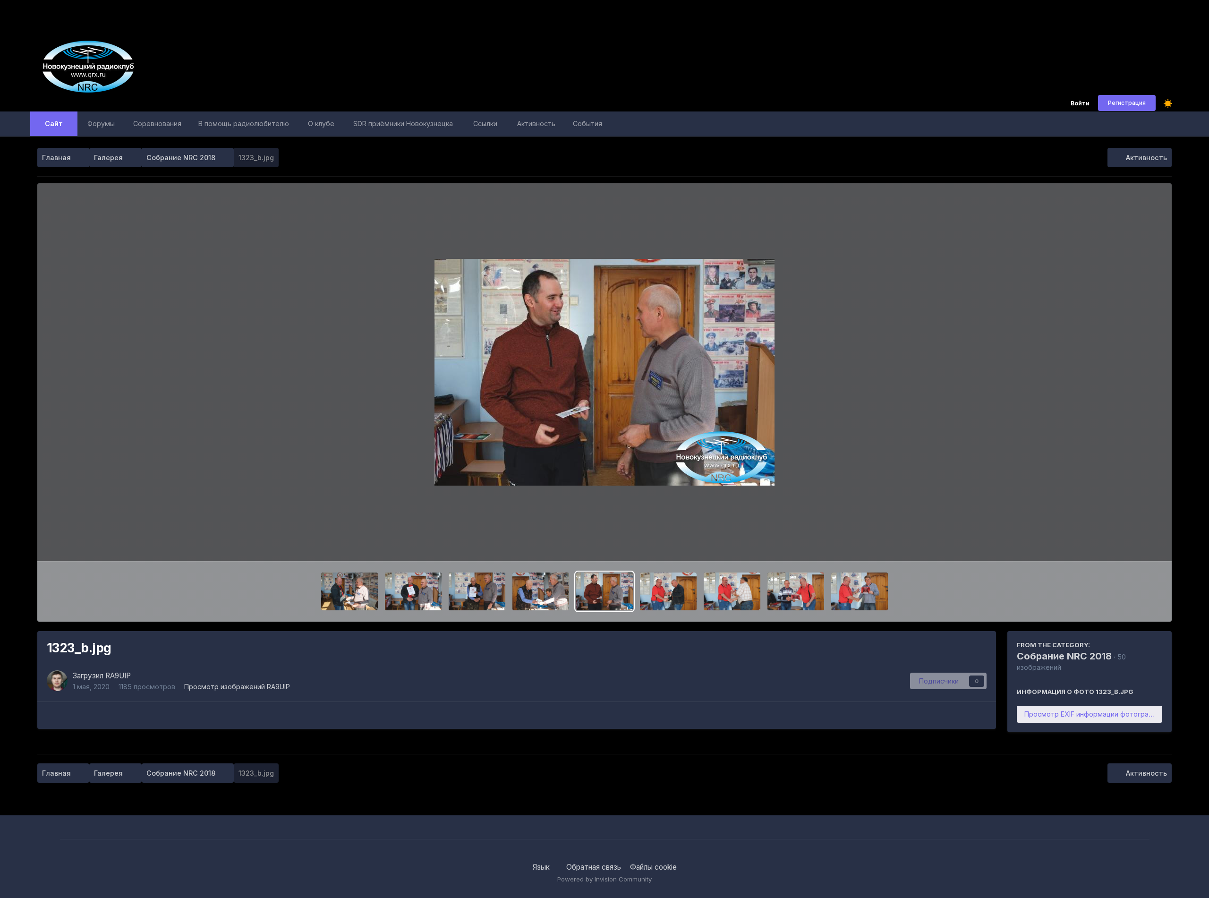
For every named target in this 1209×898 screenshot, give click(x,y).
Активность (536, 124)
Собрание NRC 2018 (1064, 656)
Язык (542, 867)
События (587, 124)
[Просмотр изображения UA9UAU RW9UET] (477, 591)
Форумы (101, 124)
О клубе (321, 124)
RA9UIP (118, 675)
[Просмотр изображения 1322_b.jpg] (668, 591)
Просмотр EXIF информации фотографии (1092, 714)
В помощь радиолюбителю (243, 124)
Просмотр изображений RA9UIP (237, 687)
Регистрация (1127, 102)
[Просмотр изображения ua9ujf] (795, 591)
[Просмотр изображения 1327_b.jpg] (349, 591)
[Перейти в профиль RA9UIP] (57, 680)
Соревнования (157, 124)
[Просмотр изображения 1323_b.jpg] (604, 591)
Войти (1080, 103)
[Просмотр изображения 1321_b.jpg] (732, 591)
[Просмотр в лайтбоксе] (604, 372)
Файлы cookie (653, 867)
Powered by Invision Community (604, 879)
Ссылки (485, 124)
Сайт (54, 124)
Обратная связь (593, 867)
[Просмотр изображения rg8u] (859, 591)
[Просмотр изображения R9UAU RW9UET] (413, 591)
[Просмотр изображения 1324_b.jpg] (540, 591)
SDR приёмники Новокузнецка (403, 124)
